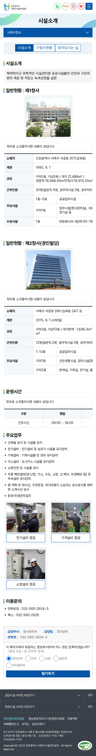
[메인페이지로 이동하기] (15, 7)
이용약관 (72, 718)
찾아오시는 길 (68, 48)
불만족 (63, 658)
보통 (47, 658)
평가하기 (48, 673)
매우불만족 (18, 665)
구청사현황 (44, 48)
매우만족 (17, 658)
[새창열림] (57, 6)
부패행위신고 (11, 724)
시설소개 (24, 48)
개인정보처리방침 (13, 718)
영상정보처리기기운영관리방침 (46, 718)
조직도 (25, 724)
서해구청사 (14, 32)
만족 (33, 658)
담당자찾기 (38, 724)
